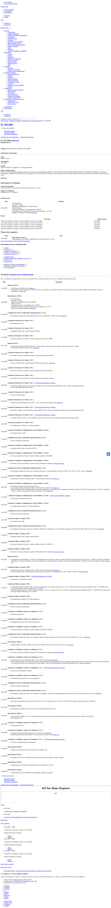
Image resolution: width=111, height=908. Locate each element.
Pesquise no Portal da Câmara (9, 119)
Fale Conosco (8, 12)
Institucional (7, 52)
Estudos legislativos (13, 80)
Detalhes (10, 837)
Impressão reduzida (9, 131)
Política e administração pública (16, 44)
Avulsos (6, 247)
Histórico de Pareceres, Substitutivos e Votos (16, 258)
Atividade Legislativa (10, 72)
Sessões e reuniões (13, 79)
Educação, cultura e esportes (15, 41)
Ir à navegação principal (10, 3)
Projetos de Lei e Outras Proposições (32, 121)
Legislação (11, 83)
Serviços (10, 55)
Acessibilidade (8, 11)
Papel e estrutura (12, 62)
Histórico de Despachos (10, 254)
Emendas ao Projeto (9, 251)
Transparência (11, 100)
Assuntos (6, 30)
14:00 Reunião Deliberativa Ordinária (54, 739)
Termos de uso (8, 902)
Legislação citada (9, 257)
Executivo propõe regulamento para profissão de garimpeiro (20, 817)
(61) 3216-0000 (24, 881)
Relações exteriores (13, 46)
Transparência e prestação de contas (14, 99)
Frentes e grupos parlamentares (16, 71)
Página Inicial (4, 121)
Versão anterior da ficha (27, 137)
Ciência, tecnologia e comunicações (17, 35)
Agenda (10, 54)
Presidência (11, 57)
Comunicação (8, 88)
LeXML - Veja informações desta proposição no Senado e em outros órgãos (31, 871)
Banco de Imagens (13, 94)
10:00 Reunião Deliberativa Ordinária (45, 383)
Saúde (9, 48)
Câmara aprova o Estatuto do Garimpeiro (15, 811)
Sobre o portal (8, 901)
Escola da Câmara (13, 60)
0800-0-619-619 (18, 879)
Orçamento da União (13, 82)
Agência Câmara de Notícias (15, 90)
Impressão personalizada (11, 134)
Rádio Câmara (12, 91)
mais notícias (4, 820)
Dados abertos (11, 104)
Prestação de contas (13, 102)
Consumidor (11, 37)
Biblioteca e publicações (14, 58)
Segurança (10, 49)
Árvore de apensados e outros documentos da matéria (15, 241)
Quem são (10, 68)
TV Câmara (11, 93)
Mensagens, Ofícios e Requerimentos (14, 264)
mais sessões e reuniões (7, 864)
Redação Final (8, 261)
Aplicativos (7, 904)
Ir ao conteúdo (8, 2)
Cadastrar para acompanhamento (10, 137)
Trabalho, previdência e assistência (17, 51)
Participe (10, 86)
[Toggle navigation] (9, 28)
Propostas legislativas (13, 74)
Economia (10, 40)
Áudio (9, 836)
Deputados (7, 66)
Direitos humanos (12, 38)
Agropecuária (11, 32)
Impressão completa (9, 132)
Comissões (11, 77)
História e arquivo (12, 63)
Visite (9, 65)
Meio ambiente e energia (14, 43)
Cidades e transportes (13, 34)
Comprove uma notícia (14, 97)
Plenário (10, 76)
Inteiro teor (15, 140)
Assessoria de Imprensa (14, 96)
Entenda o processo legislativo (16, 85)
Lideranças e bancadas (14, 69)
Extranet (6, 906)
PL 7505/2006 (7, 124)
